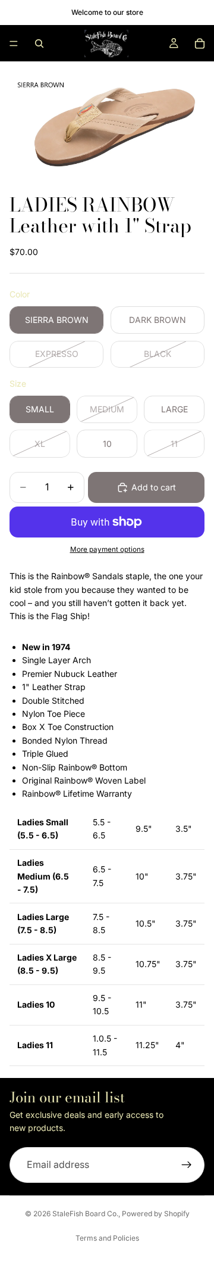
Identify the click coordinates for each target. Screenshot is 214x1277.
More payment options (107, 549)
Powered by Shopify (156, 1213)
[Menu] (13, 43)
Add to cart (153, 487)
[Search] (39, 43)
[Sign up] (186, 1164)
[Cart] (200, 43)
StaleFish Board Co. (85, 1213)
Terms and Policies (107, 1237)
